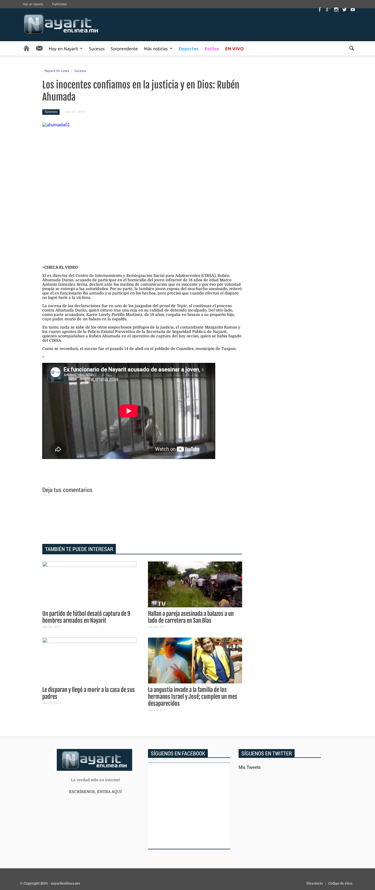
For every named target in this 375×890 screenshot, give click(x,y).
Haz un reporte (33, 4)
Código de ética (340, 883)
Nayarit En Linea (56, 70)
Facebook (320, 9)
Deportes (188, 48)
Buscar (351, 48)
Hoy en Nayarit (63, 48)
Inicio (61, 24)
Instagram (336, 9)
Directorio (314, 883)
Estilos (212, 48)
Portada (26, 48)
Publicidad (59, 4)
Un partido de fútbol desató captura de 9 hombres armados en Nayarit (86, 617)
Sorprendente (124, 48)
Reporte (39, 48)
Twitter (344, 9)
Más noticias (156, 48)
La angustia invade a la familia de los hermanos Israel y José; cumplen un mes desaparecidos (192, 696)
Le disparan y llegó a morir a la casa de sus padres (88, 693)
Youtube (353, 9)
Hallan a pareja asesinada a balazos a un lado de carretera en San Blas (191, 617)
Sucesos (97, 48)
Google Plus (328, 9)
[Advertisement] (142, 519)
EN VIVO (234, 48)
